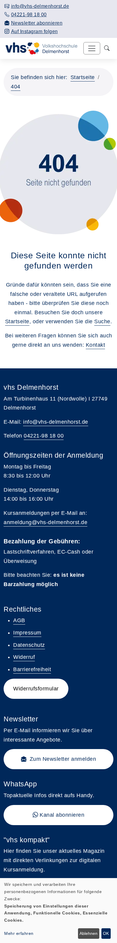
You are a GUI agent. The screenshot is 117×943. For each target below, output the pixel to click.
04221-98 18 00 (44, 436)
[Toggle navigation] (91, 48)
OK (106, 933)
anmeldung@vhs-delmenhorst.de (45, 522)
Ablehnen (89, 933)
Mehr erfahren (19, 933)
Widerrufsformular (36, 689)
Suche (102, 321)
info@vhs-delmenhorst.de (55, 422)
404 (15, 87)
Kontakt (95, 345)
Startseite (82, 77)
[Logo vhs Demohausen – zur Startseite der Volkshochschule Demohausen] (40, 48)
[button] (58, 759)
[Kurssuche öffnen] (107, 48)
